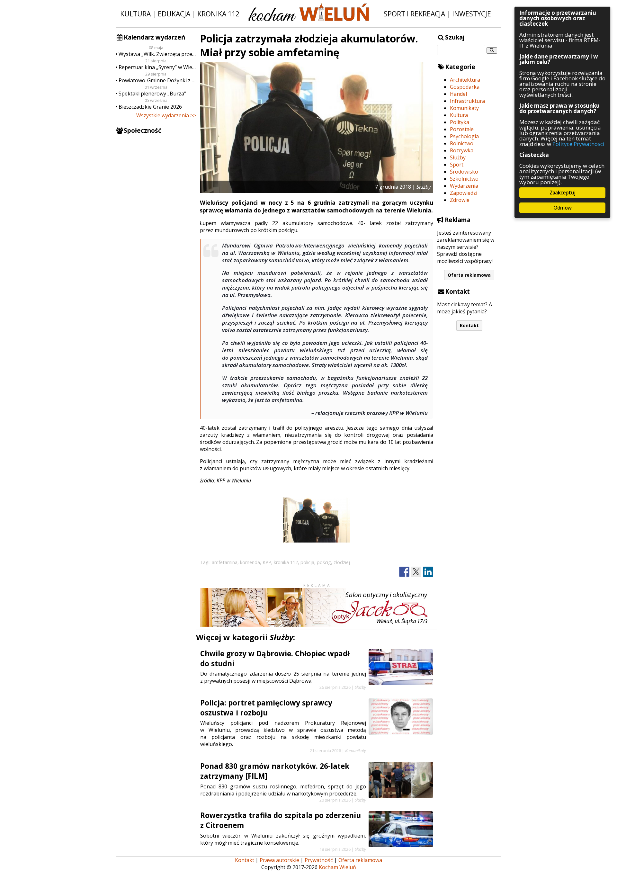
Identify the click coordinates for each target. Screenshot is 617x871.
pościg (324, 562)
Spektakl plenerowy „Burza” (152, 93)
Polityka (459, 122)
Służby (458, 157)
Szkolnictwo (464, 178)
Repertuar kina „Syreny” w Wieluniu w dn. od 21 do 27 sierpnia (157, 67)
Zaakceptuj (562, 192)
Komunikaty (464, 108)
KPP (267, 562)
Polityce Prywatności (578, 144)
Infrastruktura (467, 100)
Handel (458, 93)
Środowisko (464, 171)
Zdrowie (459, 199)
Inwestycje (471, 13)
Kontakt (469, 325)
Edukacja (174, 13)
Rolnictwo (461, 143)
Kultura (135, 13)
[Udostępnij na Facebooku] (404, 572)
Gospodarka (464, 86)
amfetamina (224, 562)
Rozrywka (461, 150)
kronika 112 (286, 562)
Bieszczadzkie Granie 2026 (150, 106)
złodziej (342, 562)
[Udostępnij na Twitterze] (416, 572)
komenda (250, 562)
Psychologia (464, 136)
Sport (456, 164)
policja (307, 562)
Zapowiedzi (463, 192)
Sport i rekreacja (414, 13)
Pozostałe (462, 129)
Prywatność (319, 860)
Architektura (465, 79)
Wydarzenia (464, 185)
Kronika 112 (218, 13)
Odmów (562, 207)
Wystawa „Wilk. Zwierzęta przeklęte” (157, 54)
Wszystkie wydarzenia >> (166, 115)
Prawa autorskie (279, 860)
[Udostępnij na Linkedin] (428, 572)
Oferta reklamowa (469, 275)
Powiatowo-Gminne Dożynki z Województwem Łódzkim (157, 80)
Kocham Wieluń (337, 867)
